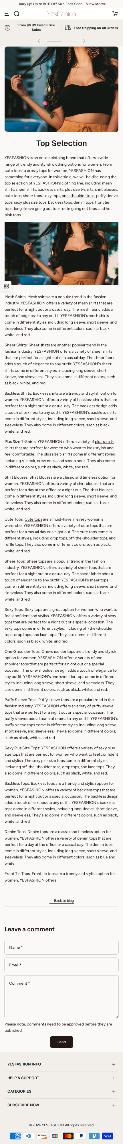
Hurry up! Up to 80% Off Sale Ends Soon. (50, 4)
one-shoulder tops (78, 195)
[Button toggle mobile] (8, 13)
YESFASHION (53, 748)
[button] (17, 14)
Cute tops (33, 519)
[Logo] (61, 13)
